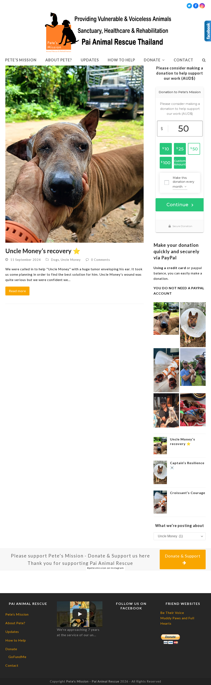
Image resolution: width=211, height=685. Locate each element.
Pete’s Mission (17, 614)
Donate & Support (182, 556)
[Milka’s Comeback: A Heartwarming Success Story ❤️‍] (193, 367)
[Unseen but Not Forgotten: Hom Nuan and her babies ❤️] (193, 409)
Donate (11, 649)
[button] (204, 60)
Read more (17, 291)
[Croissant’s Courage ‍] (166, 370)
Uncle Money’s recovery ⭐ (42, 250)
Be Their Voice (172, 613)
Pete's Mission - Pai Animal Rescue (92, 681)
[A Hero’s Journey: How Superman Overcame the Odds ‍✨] (166, 410)
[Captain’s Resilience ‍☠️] (193, 324)
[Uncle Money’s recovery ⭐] (74, 154)
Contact (11, 665)
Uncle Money (71, 259)
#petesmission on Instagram (105, 567)
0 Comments (100, 259)
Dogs (55, 259)
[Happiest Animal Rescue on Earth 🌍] (79, 614)
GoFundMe (17, 657)
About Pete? (15, 623)
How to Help (15, 640)
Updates (12, 631)
